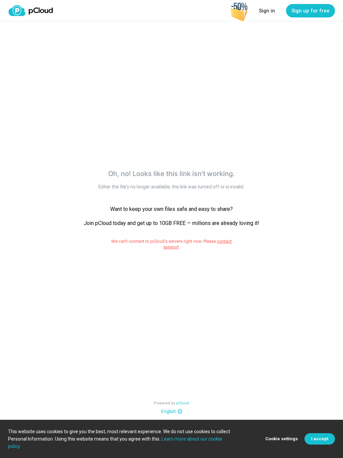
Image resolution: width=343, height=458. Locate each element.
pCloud (182, 403)
